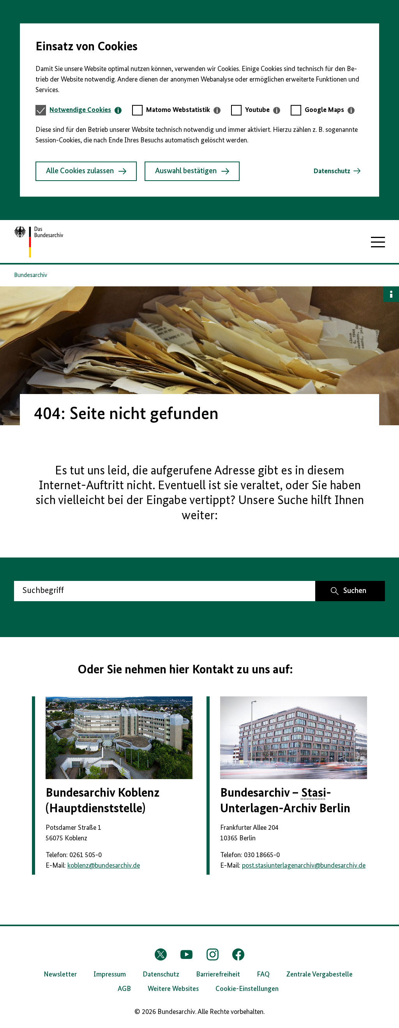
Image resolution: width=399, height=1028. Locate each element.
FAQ (263, 974)
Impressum (110, 974)
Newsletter (60, 974)
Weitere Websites (173, 988)
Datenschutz (332, 171)
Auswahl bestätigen (186, 171)
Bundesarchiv (30, 275)
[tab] (85, 110)
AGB (124, 988)
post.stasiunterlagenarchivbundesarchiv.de (303, 865)
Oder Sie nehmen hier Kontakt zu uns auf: (185, 670)
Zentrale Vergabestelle (319, 974)
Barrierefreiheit (218, 974)
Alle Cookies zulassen (80, 171)
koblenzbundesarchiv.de (103, 865)
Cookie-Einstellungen (247, 988)
